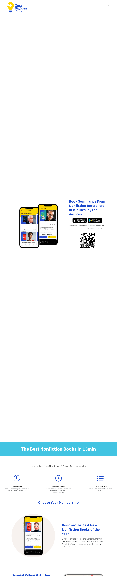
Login (108, 5)
